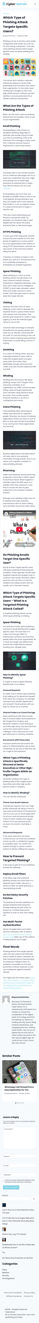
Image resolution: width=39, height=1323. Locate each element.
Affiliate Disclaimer (14, 1296)
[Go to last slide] (5, 1081)
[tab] (15, 1102)
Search (5, 1195)
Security (6, 14)
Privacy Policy (29, 1293)
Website (7, 1175)
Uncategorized (8, 1278)
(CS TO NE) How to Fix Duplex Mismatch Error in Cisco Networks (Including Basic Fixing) (18, 1221)
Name (7, 1156)
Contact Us (28, 1296)
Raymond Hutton (10, 36)
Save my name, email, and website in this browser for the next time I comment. (19, 1181)
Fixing (4, 1270)
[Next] (33, 1081)
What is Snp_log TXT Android (14, 1234)
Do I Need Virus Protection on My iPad (17, 1258)
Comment (9, 1129)
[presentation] (19, 1071)
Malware (5, 1272)
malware (6, 188)
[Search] (34, 1199)
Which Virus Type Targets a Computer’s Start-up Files (19, 980)
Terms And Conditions (13, 1293)
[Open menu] (35, 3)
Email (6, 1166)
